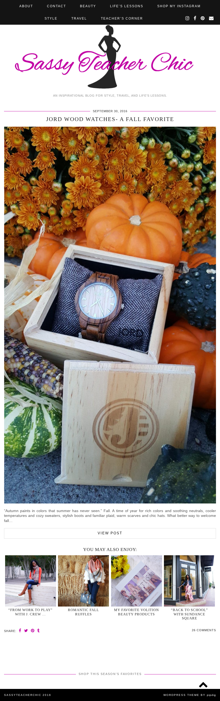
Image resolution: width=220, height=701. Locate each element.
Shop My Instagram (179, 6)
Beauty (88, 6)
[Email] (211, 18)
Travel (79, 18)
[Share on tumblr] (38, 631)
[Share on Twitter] (26, 631)
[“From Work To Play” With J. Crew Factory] (30, 581)
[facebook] (195, 18)
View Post (110, 533)
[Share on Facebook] (20, 631)
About (26, 6)
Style (51, 18)
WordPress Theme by (189, 694)
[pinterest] (203, 18)
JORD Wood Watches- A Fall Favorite (110, 119)
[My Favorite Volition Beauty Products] (136, 581)
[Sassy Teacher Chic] (110, 45)
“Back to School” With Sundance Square (189, 614)
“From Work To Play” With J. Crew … (30, 612)
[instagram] (187, 18)
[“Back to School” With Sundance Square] (189, 581)
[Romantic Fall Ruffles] (83, 581)
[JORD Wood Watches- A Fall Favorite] (110, 502)
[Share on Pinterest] (33, 631)
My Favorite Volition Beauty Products (136, 612)
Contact (56, 6)
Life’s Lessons (126, 6)
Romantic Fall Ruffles (83, 612)
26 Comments (204, 630)
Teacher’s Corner (122, 18)
